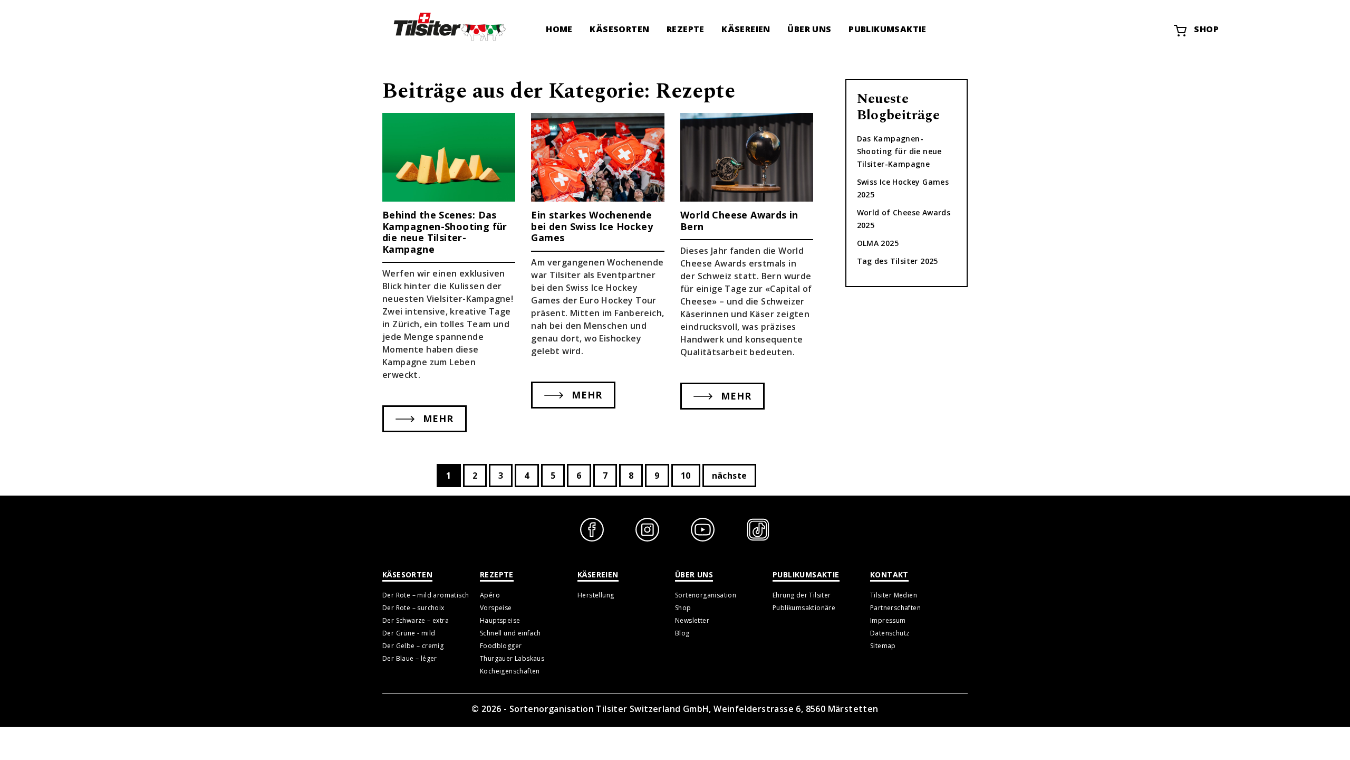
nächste (729, 475)
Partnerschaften (895, 607)
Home (559, 29)
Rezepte (686, 29)
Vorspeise (496, 607)
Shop (1206, 29)
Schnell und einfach (510, 633)
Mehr (437, 418)
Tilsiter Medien (893, 595)
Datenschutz (889, 633)
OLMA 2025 (878, 243)
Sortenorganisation (705, 595)
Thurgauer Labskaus (512, 658)
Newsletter (692, 620)
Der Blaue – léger (409, 658)
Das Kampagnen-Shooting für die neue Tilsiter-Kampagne (899, 151)
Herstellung (595, 595)
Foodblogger (501, 645)
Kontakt (889, 574)
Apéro (490, 595)
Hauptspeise (500, 620)
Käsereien (745, 29)
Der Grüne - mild (408, 633)
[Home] (448, 26)
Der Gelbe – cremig (412, 645)
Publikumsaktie (887, 29)
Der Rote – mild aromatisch (425, 595)
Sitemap (883, 645)
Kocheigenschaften (510, 671)
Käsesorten (619, 29)
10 (686, 475)
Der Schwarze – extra (415, 620)
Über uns (809, 29)
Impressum (888, 620)
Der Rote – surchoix (413, 607)
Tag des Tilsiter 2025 (897, 261)
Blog (682, 633)
